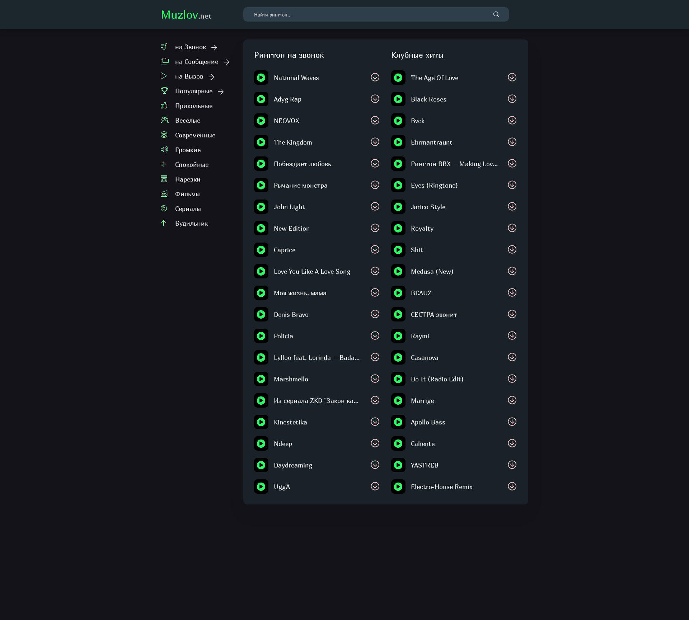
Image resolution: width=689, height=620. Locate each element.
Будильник (191, 223)
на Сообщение (196, 61)
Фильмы (187, 194)
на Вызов (189, 76)
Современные (195, 135)
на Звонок (190, 47)
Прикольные (193, 105)
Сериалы (188, 208)
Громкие (188, 150)
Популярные (193, 91)
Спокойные (191, 164)
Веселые (187, 120)
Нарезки (188, 179)
